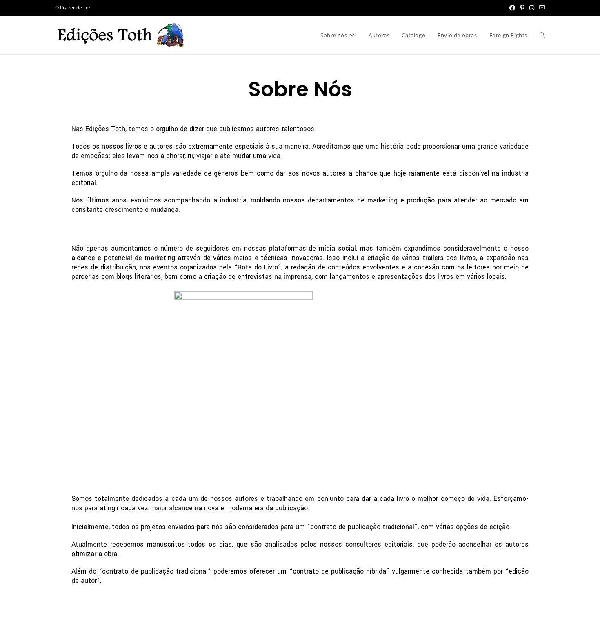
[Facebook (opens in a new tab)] (512, 8)
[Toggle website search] (542, 35)
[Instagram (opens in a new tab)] (532, 8)
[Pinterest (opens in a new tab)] (522, 8)
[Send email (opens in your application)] (541, 8)
